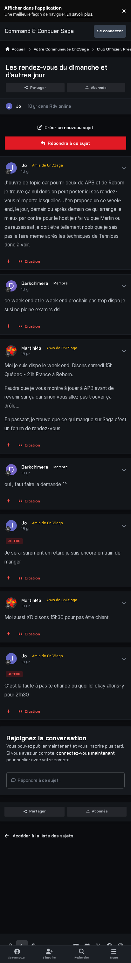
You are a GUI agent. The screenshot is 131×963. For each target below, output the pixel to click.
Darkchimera (34, 283)
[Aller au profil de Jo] (9, 106)
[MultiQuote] (9, 262)
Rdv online (60, 106)
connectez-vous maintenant (85, 753)
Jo (18, 106)
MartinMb (31, 348)
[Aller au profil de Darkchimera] (11, 285)
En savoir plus (15, 11)
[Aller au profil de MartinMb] (11, 350)
